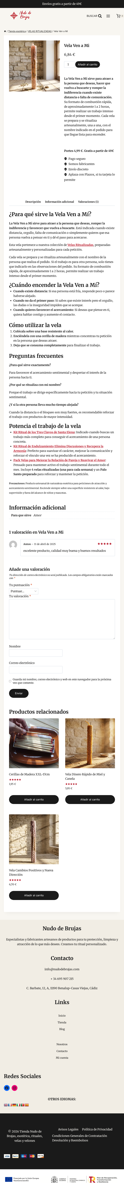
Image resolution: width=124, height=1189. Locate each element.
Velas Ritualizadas (80, 245)
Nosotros (62, 1044)
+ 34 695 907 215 (62, 979)
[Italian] (18, 1105)
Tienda (62, 1022)
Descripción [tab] (33, 201)
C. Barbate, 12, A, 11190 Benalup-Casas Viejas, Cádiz (62, 988)
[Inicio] (5, 31)
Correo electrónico (22, 663)
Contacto (62, 1051)
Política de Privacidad (97, 1129)
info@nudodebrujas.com (62, 969)
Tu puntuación (20, 585)
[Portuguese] (23, 1105)
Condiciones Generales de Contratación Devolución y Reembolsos (79, 1138)
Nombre (15, 646)
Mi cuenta (62, 1057)
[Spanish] (27, 1105)
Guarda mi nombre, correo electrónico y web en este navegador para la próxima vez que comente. (62, 681)
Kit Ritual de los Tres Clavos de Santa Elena (44, 432)
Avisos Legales (68, 1129)
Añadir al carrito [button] (34, 799)
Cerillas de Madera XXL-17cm (29, 774)
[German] (14, 1105)
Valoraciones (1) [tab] (88, 201)
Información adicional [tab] (59, 201)
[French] (10, 1105)
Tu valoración (20, 596)
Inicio (62, 1015)
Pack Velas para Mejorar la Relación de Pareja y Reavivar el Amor (59, 460)
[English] (6, 1105)
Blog (62, 1029)
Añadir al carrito (87, 64)
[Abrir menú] (110, 16)
